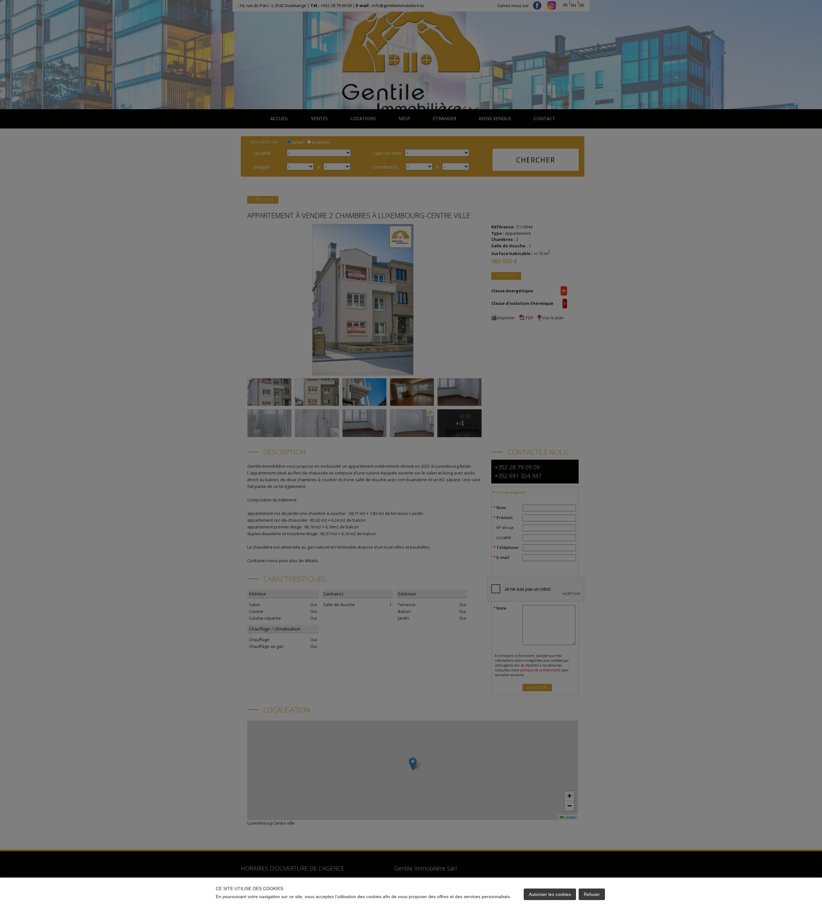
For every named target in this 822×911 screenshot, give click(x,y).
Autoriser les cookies (550, 894)
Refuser (592, 894)
